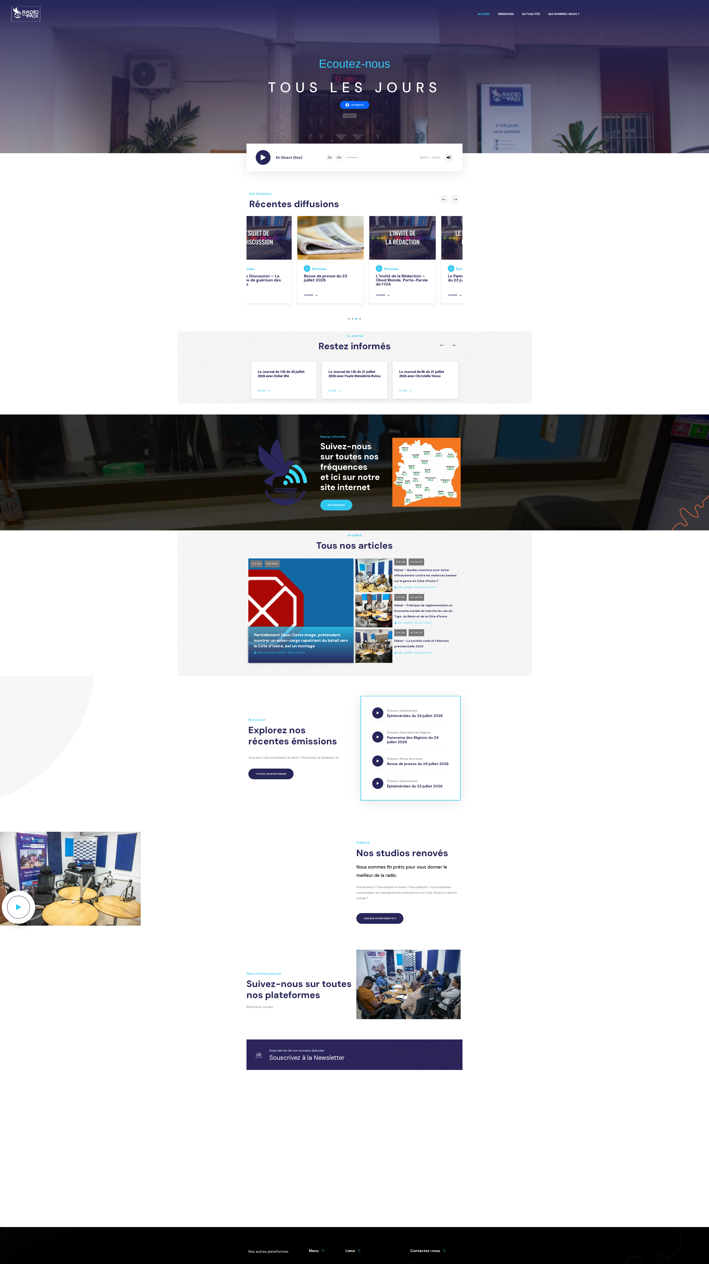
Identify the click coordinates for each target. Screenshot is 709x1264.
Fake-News (272, 563)
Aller (262, 390)
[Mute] (448, 157)
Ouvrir (261, 295)
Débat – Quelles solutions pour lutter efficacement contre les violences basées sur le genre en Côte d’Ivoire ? (425, 575)
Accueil (484, 14)
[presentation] (444, 199)
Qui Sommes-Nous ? (563, 14)
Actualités (531, 14)
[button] (349, 319)
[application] (389, 157)
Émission (272, 269)
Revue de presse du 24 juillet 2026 (418, 763)
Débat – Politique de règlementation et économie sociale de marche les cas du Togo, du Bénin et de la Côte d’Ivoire (423, 610)
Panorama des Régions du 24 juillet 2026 (413, 739)
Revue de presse (411, 759)
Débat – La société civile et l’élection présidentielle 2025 (421, 643)
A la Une (256, 563)
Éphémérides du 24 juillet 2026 (415, 715)
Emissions (506, 14)
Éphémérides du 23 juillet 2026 (415, 786)
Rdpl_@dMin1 (405, 587)
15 (329, 157)
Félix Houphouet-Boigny (271, 652)
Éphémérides (408, 711)
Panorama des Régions (415, 732)
